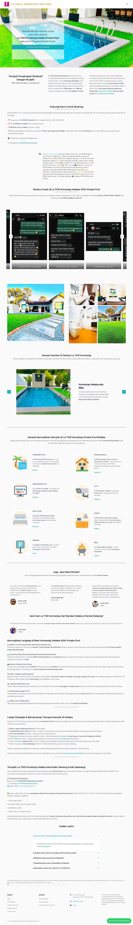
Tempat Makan (12, 908)
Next (122, 236)
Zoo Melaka (62, 736)
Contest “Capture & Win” (47, 905)
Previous (11, 236)
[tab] (66, 835)
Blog (8, 899)
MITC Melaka (14, 739)
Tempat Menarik (12, 905)
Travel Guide (11, 911)
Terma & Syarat (43, 902)
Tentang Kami (43, 899)
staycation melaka (105, 91)
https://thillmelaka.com (27, 786)
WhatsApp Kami (78, 901)
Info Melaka (11, 902)
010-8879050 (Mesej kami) (27, 143)
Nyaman (35, 526)
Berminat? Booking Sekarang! (119, 921)
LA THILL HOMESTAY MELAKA (30, 4)
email (74, 905)
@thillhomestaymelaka (50, 154)
